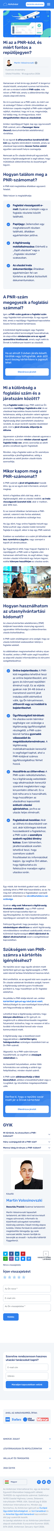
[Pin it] (23, 1254)
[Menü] (48, 4)
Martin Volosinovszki (24, 63)
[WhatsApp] (5, 1259)
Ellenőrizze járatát (27, 372)
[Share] (17, 1254)
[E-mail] (28, 1259)
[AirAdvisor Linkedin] (49, 1482)
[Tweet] (5, 1254)
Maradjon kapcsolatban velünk (27, 1384)
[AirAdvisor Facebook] (39, 1482)
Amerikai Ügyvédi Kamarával (20, 1514)
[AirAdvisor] (11, 4)
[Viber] (11, 1259)
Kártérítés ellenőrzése (35, 4)
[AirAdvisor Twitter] (44, 1482)
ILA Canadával (39, 1511)
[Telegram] (17, 1259)
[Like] (11, 1254)
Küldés (10, 1317)
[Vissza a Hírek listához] (45, 1253)
